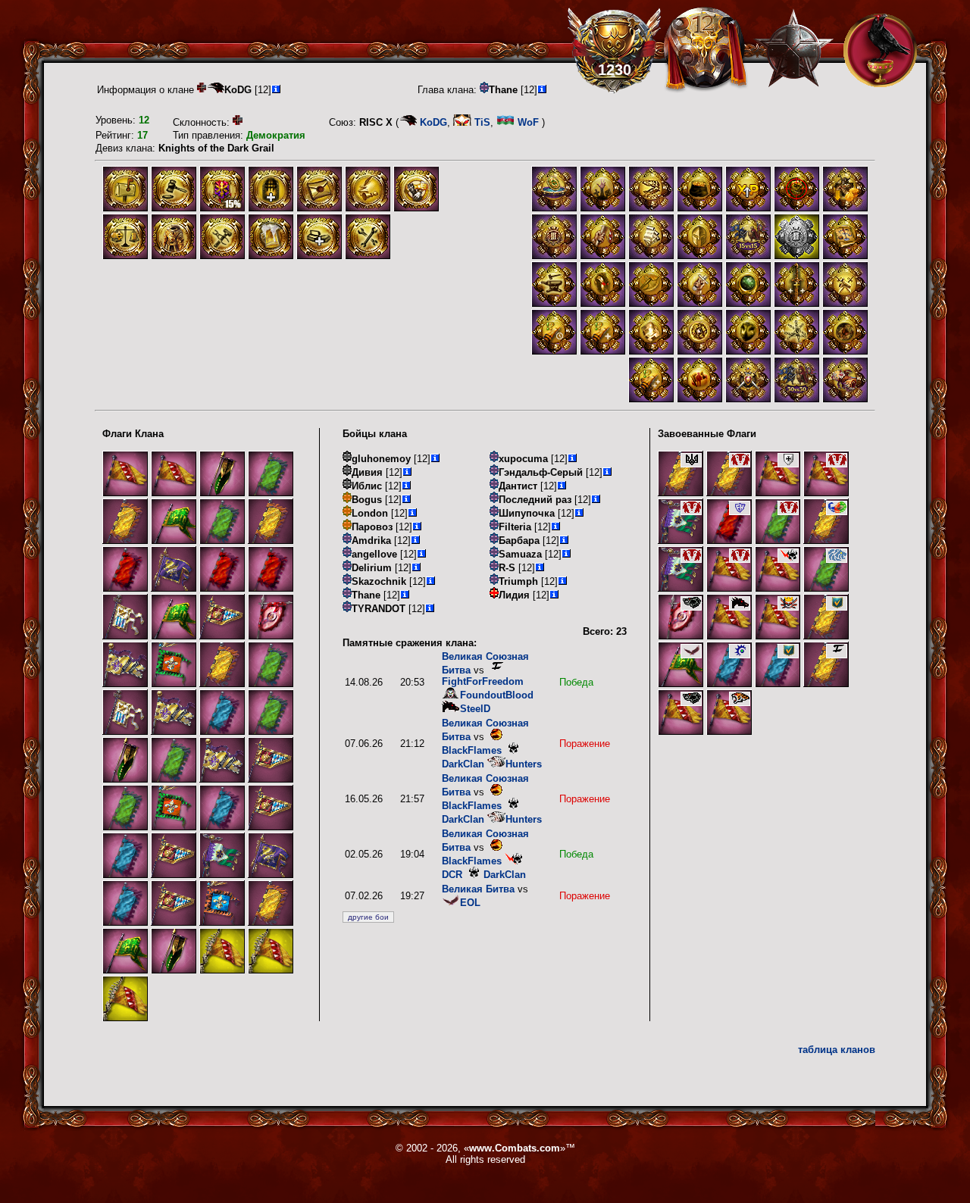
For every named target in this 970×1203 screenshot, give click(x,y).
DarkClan (504, 874)
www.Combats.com (514, 1148)
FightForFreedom (483, 681)
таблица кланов (836, 1049)
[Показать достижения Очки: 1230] (614, 50)
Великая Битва (478, 889)
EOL (470, 902)
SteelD (475, 708)
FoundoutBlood (497, 695)
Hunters (523, 764)
